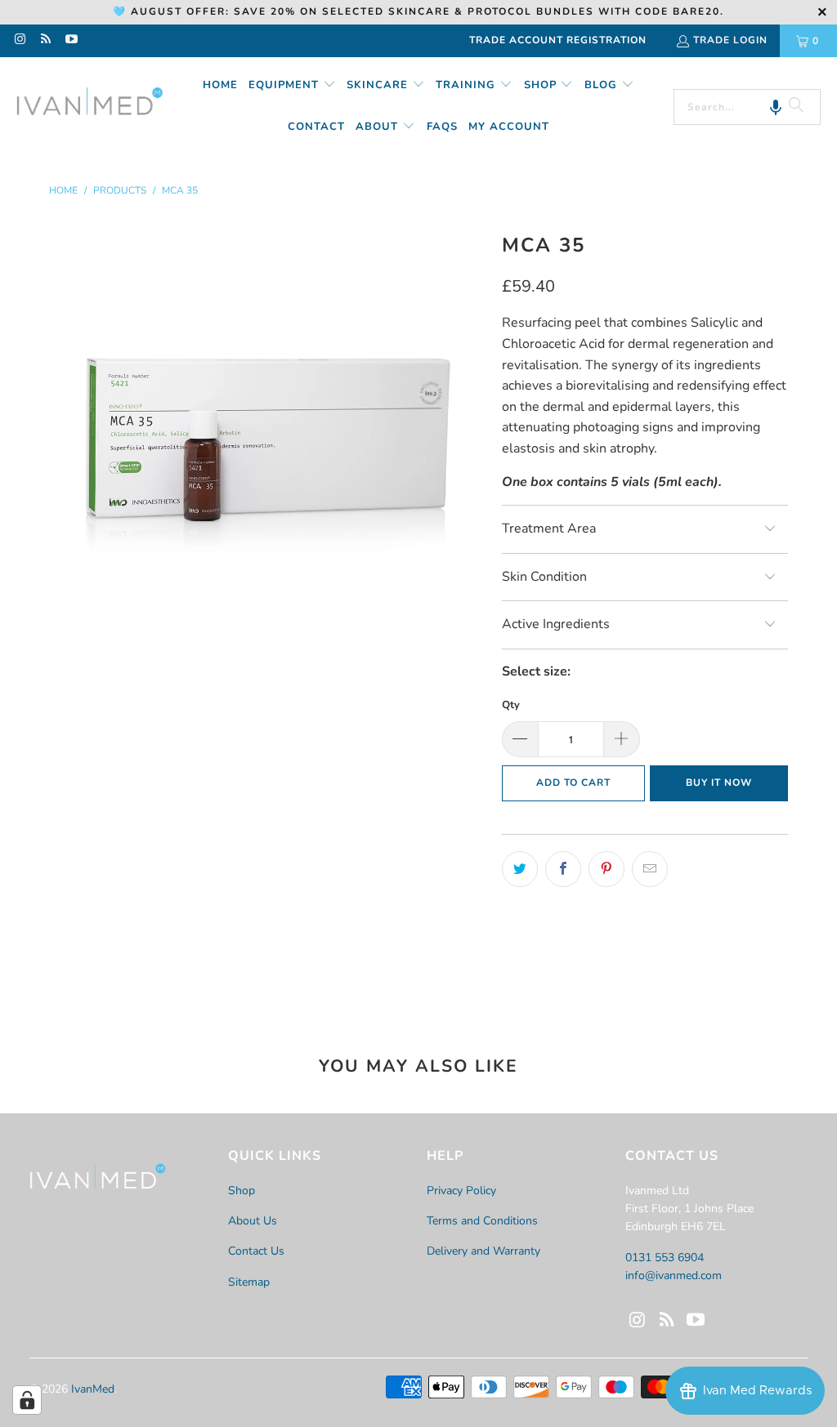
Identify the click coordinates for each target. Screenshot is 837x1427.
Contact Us (256, 1251)
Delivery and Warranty (483, 1251)
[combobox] (747, 107)
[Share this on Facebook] (563, 869)
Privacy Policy (461, 1190)
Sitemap (249, 1282)
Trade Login (730, 40)
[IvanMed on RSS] (44, 40)
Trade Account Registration (558, 40)
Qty (511, 705)
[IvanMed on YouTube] (71, 40)
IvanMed (92, 1389)
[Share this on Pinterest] (606, 869)
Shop (241, 1190)
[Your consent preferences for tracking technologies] (27, 1400)
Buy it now (719, 782)
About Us (252, 1221)
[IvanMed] (89, 106)
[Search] (796, 107)
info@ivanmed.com (673, 1275)
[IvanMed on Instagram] (19, 40)
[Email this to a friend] (650, 869)
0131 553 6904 (664, 1257)
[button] (292, 86)
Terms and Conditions (482, 1221)
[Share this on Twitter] (520, 869)
